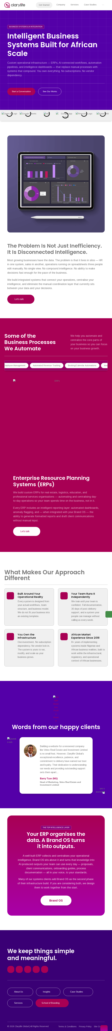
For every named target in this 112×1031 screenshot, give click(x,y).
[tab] (46, 365)
